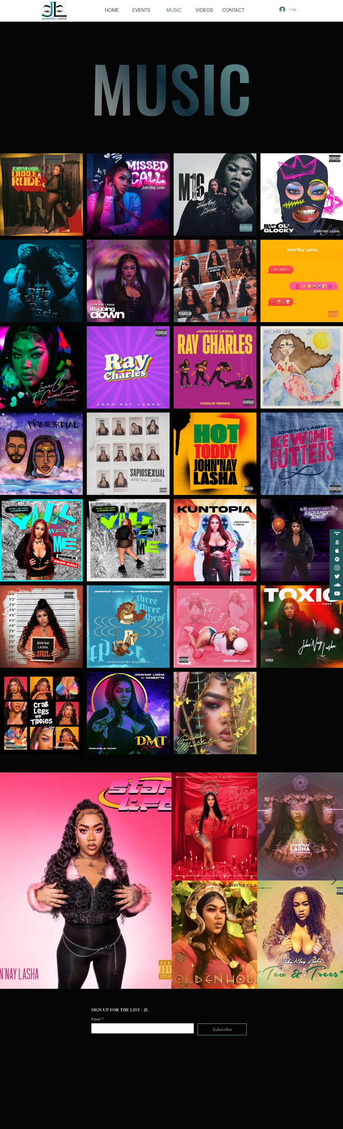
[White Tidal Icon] (337, 533)
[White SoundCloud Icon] (337, 584)
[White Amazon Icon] (337, 542)
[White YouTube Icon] (337, 593)
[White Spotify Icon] (337, 559)
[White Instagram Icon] (337, 567)
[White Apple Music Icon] (337, 550)
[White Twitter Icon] (337, 576)
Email (97, 1019)
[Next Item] (334, 880)
